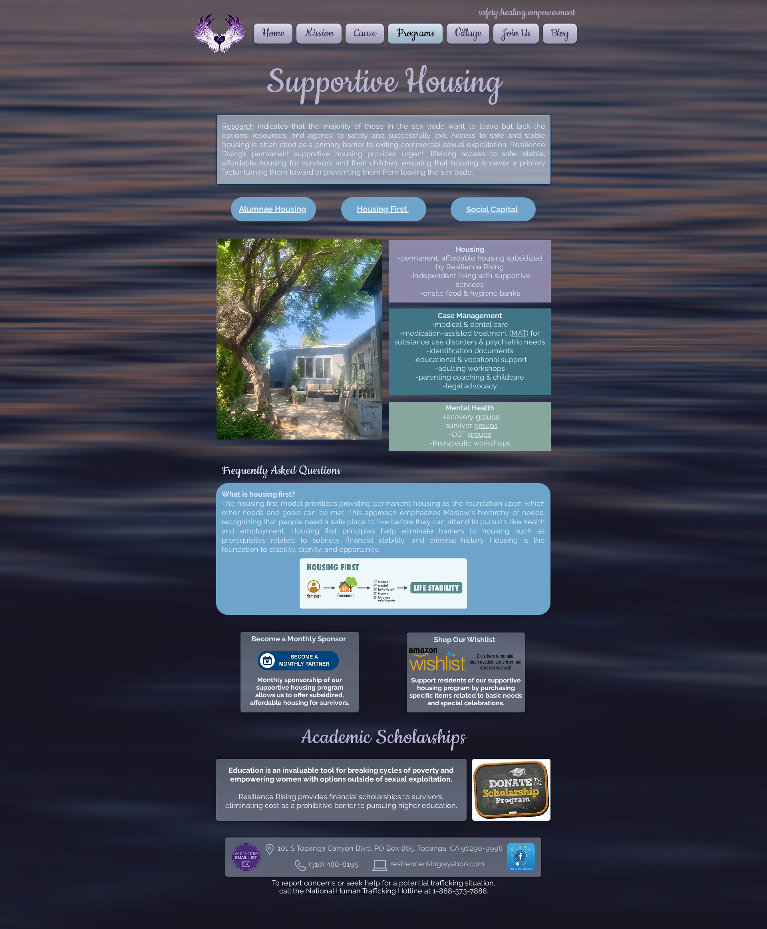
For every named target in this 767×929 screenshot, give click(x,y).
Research (238, 126)
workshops (492, 443)
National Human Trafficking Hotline (364, 891)
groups (487, 416)
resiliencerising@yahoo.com (437, 863)
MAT (519, 333)
